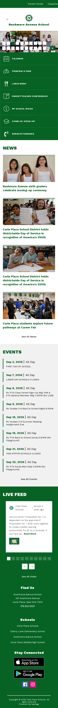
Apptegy (35, 704)
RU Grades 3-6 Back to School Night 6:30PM (29, 408)
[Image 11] (4, 48)
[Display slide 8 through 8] (40, 558)
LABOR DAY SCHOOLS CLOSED (22, 379)
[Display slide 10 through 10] (49, 558)
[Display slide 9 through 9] (44, 558)
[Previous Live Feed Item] (25, 566)
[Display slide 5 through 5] (26, 558)
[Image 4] (17, 43)
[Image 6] (26, 43)
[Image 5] (22, 43)
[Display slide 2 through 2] (13, 558)
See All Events (29, 479)
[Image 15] (22, 48)
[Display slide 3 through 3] (17, 558)
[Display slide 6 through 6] (31, 558)
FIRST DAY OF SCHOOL (18, 366)
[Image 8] (35, 43)
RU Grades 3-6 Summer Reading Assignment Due (24, 423)
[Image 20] (44, 48)
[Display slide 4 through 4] (22, 558)
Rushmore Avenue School (28, 636)
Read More (30, 533)
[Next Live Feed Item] (32, 566)
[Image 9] (40, 43)
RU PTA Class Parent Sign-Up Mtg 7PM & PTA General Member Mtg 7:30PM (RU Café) (29, 394)
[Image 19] (40, 48)
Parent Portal (35, 4)
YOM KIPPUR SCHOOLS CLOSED (23, 453)
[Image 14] (17, 48)
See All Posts (29, 576)
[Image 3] (13, 43)
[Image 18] (35, 48)
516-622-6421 (28, 606)
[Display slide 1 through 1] (8, 558)
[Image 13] (13, 48)
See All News (29, 336)
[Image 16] (26, 48)
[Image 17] (31, 48)
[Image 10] (44, 43)
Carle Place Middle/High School (27, 642)
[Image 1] (4, 43)
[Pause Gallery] (52, 48)
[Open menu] (7, 19)
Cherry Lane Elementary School (27, 631)
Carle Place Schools (27, 625)
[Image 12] (8, 48)
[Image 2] (8, 43)
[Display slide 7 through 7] (35, 558)
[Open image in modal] (14, 541)
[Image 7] (31, 43)
